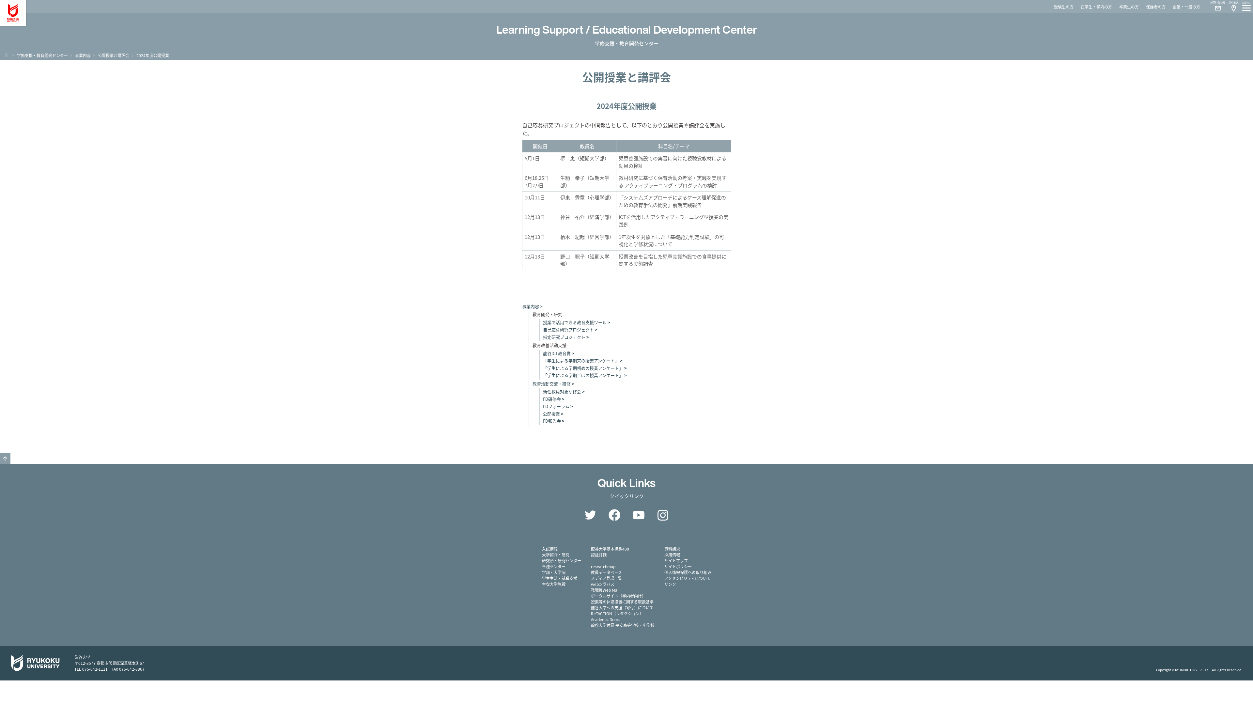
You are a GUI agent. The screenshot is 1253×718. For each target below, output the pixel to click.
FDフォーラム (556, 406)
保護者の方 (1156, 6)
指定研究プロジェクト (564, 337)
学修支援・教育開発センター (42, 55)
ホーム (6, 55)
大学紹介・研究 (555, 554)
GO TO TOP (5, 458)
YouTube (638, 515)
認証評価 (599, 554)
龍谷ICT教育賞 (557, 353)
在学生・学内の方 (1096, 6)
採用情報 (672, 554)
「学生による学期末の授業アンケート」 (581, 360)
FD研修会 (552, 399)
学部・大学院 (553, 572)
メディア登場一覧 (606, 578)
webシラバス (602, 584)
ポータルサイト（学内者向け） (618, 596)
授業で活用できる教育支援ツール (575, 322)
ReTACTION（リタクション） (617, 613)
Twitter (590, 515)
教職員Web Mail (605, 590)
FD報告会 (552, 421)
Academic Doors (605, 619)
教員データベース (606, 572)
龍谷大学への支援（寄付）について (622, 607)
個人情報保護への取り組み (687, 572)
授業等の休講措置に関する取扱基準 (622, 601)
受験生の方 (1064, 6)
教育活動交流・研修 (552, 384)
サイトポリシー (678, 566)
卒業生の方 (1129, 6)
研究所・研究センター (561, 560)
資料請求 (672, 549)
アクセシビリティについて (687, 578)
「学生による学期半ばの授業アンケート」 (583, 375)
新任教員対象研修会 (562, 391)
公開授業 (551, 414)
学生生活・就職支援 (559, 578)
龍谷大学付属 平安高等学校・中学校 (623, 625)
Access (1233, 6)
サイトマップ (676, 560)
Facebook (614, 515)
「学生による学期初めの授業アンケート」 (583, 368)
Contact (1215, 6)
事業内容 (83, 55)
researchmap (603, 566)
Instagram (662, 515)
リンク (670, 584)
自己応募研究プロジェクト (568, 329)
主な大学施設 (553, 584)
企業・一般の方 (1186, 6)
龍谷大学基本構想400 (610, 549)
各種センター (553, 566)
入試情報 (550, 549)
